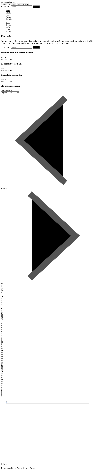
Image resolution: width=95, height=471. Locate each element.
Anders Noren (22, 468)
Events (8, 13)
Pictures (8, 17)
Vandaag (4, 188)
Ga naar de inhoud (7, 2)
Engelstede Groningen (11, 75)
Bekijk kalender (7, 90)
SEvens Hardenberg (10, 86)
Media (8, 15)
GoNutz (8, 19)
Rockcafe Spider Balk (11, 64)
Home (8, 11)
